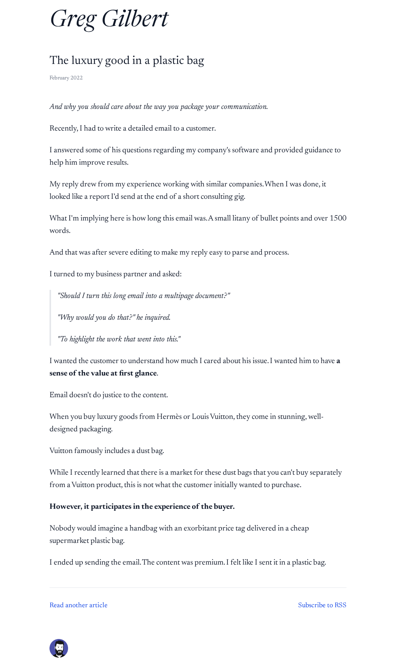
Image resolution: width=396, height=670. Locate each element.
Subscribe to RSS (322, 605)
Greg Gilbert (109, 21)
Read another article (79, 605)
